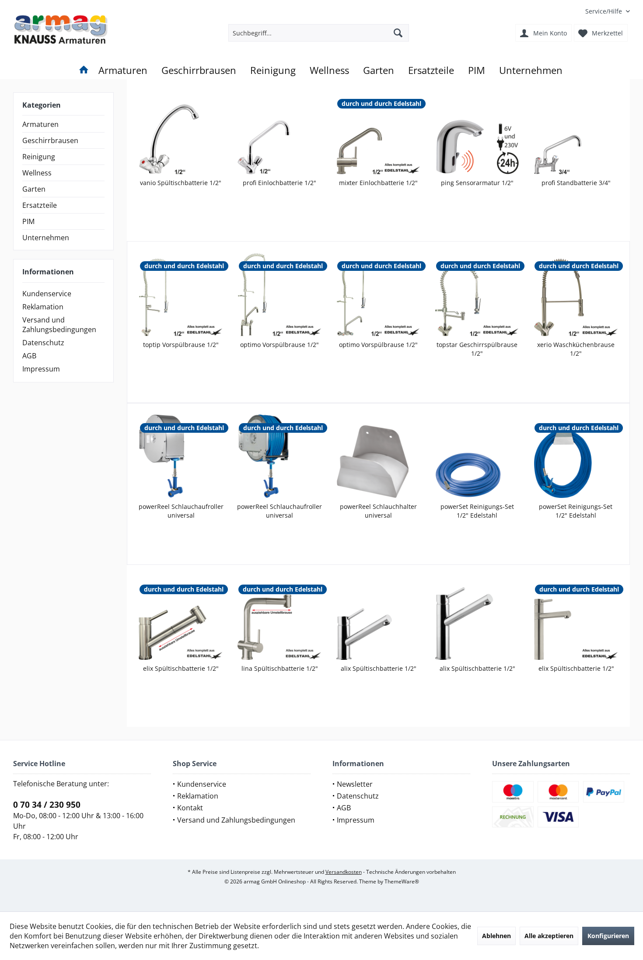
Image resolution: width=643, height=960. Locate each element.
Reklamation (42, 307)
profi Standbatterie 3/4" (576, 183)
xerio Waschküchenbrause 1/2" (576, 348)
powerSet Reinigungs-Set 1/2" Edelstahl (477, 510)
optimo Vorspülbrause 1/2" (279, 344)
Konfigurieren (608, 936)
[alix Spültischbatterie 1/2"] (378, 618)
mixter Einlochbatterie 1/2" (378, 183)
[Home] (83, 70)
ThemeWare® (401, 881)
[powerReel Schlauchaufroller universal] (181, 456)
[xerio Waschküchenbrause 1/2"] (576, 294)
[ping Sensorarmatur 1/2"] (477, 132)
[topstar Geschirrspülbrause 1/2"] (477, 294)
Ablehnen (496, 936)
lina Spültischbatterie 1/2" (279, 668)
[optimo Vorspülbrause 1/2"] (280, 294)
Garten (33, 189)
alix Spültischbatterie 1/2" (378, 668)
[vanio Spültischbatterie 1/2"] (181, 132)
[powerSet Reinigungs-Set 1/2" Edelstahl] (477, 456)
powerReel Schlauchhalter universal (378, 510)
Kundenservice (46, 293)
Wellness (37, 173)
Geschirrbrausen (50, 140)
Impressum (41, 369)
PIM (28, 221)
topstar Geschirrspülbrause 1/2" (477, 348)
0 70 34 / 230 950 (46, 804)
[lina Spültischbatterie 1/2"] (279, 618)
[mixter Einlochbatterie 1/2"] (378, 132)
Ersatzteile (39, 205)
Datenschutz (43, 342)
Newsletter (355, 784)
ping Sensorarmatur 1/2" (477, 183)
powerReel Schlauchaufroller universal (181, 510)
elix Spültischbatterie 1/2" (181, 668)
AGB (29, 356)
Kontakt (190, 808)
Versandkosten (343, 872)
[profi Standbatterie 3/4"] (576, 132)
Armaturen (40, 124)
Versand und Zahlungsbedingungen (59, 324)
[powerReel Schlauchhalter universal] (378, 456)
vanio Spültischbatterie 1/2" (180, 183)
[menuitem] (604, 11)
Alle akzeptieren (548, 936)
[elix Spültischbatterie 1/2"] (181, 618)
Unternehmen (45, 237)
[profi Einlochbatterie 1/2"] (279, 132)
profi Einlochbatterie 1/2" (279, 183)
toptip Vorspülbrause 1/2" (181, 344)
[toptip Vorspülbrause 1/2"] (181, 294)
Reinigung (38, 156)
